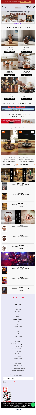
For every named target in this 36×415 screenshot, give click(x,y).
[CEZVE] (9, 61)
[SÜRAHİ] (26, 38)
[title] (18, 175)
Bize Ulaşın (18, 311)
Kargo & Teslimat (18, 326)
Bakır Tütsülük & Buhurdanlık (18, 368)
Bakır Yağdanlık (18, 358)
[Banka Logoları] (18, 403)
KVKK (18, 331)
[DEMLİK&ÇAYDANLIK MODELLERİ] (18, 217)
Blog (18, 314)
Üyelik (18, 321)
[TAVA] (26, 85)
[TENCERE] (26, 61)
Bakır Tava (18, 353)
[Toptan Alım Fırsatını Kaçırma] (18, 121)
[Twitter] (16, 297)
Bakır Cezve (18, 351)
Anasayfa (18, 306)
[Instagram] (19, 297)
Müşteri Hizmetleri (18, 336)
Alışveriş (18, 324)
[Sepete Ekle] (13, 165)
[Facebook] (13, 297)
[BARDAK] (9, 85)
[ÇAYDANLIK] (9, 38)
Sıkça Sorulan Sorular (18, 339)
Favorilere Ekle (11, 165)
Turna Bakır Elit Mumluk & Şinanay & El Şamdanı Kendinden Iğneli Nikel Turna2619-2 (22, 159)
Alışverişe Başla (9, 51)
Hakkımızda (18, 309)
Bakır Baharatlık (18, 365)
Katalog (18, 316)
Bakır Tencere (18, 356)
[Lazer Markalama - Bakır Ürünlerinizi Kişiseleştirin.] (18, 108)
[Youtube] (22, 297)
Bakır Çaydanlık (18, 346)
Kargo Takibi (18, 341)
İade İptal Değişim (18, 328)
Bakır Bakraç (18, 360)
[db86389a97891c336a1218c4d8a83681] (9, 389)
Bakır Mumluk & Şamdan (18, 348)
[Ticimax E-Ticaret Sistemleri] (18, 409)
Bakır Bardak (18, 363)
